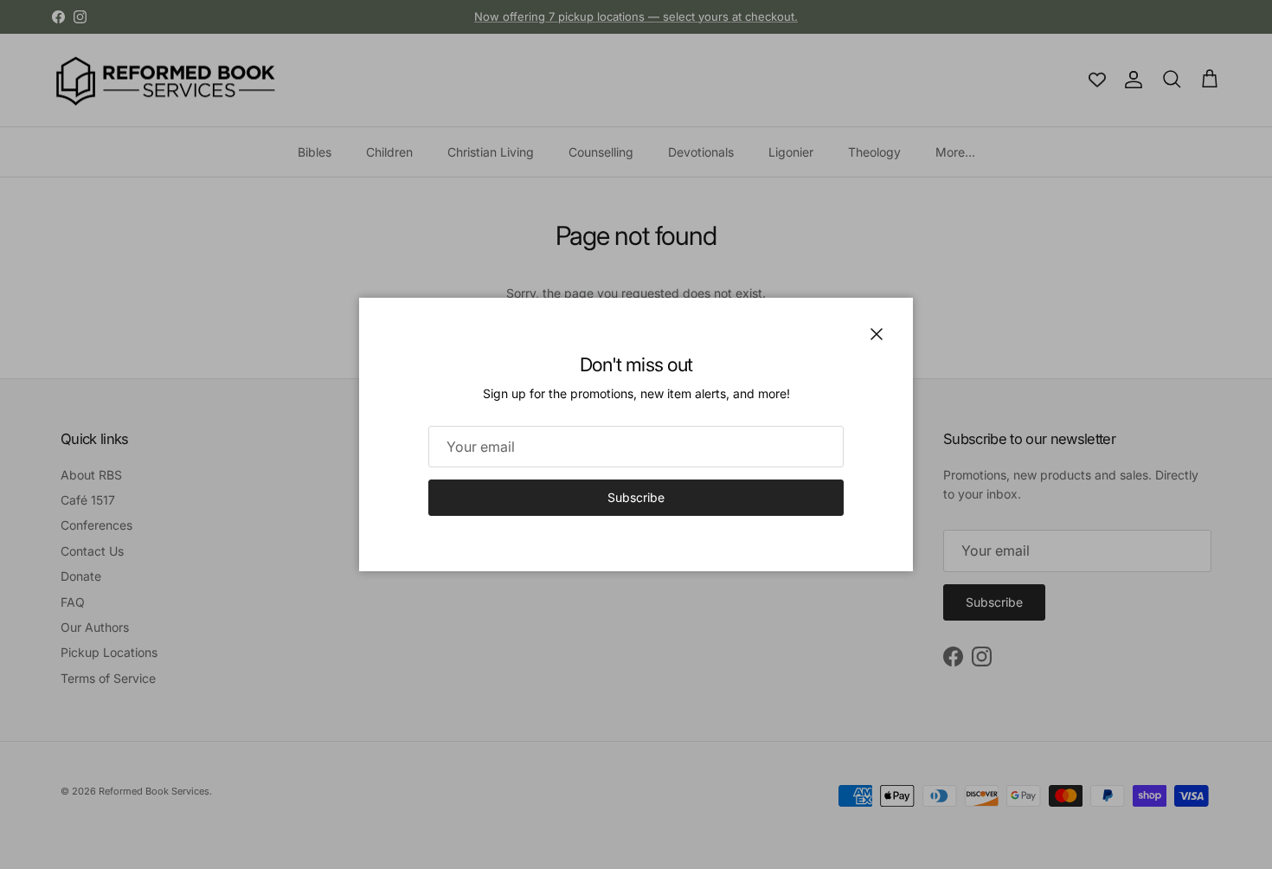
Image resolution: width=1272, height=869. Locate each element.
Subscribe (636, 497)
